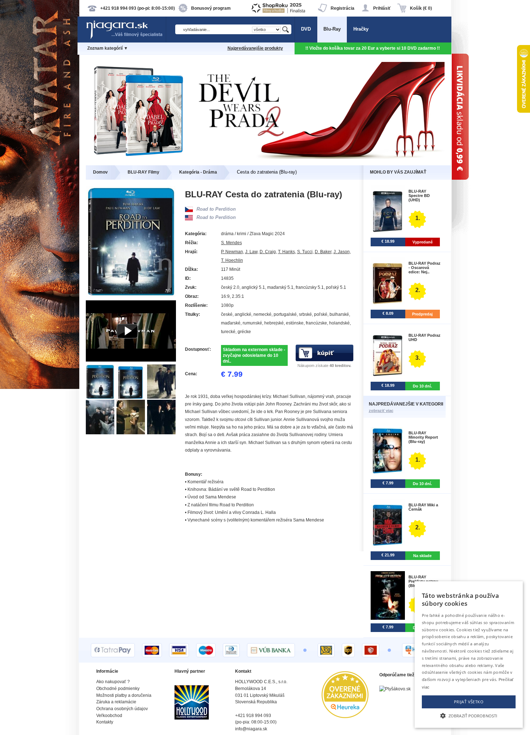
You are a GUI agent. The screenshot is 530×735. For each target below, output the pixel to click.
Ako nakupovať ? (113, 681)
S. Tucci (305, 251)
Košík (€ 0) (421, 8)
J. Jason (342, 251)
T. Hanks (286, 251)
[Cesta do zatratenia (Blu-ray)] (101, 397)
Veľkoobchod (109, 715)
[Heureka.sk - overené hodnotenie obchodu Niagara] (345, 716)
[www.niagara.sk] (125, 38)
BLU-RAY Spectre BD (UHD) (419, 195)
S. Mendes (231, 242)
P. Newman (232, 251)
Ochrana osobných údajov (122, 708)
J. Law (251, 251)
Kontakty (104, 722)
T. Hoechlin (232, 260)
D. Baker (323, 251)
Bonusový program (211, 8)
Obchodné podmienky (118, 688)
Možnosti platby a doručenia (123, 695)
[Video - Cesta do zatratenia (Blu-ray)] (131, 360)
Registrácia (342, 8)
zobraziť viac (381, 410)
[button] (469, 715)
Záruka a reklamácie (116, 701)
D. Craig (268, 251)
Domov (100, 172)
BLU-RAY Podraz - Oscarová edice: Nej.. (424, 267)
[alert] (469, 654)
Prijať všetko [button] (468, 701)
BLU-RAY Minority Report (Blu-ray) (423, 437)
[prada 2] (265, 157)
